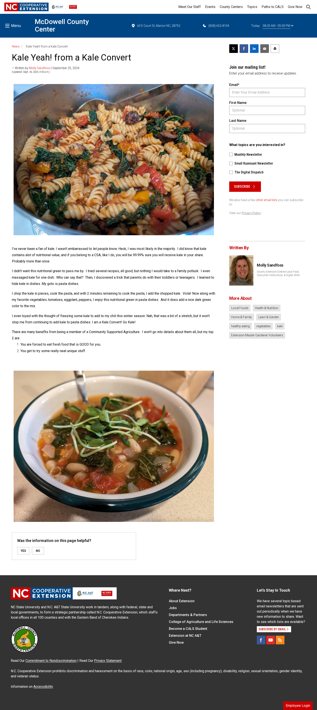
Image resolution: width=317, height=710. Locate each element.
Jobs (173, 608)
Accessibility (43, 687)
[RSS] (280, 640)
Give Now (295, 7)
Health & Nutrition (266, 308)
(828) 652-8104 (218, 25)
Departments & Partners (188, 615)
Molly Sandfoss (39, 68)
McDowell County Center (62, 25)
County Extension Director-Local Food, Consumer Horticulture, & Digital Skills (278, 273)
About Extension (182, 601)
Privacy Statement (108, 661)
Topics (252, 7)
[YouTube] (270, 640)
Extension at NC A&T (185, 636)
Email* (234, 85)
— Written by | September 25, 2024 (45, 68)
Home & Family (241, 317)
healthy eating (240, 326)
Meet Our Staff (189, 7)
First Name (237, 103)
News (16, 46)
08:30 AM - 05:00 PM (276, 25)
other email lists (266, 200)
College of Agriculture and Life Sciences (201, 622)
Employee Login (298, 706)
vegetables (263, 326)
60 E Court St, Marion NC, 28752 (158, 25)
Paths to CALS (273, 7)
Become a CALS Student (188, 629)
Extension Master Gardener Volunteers (257, 335)
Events (210, 7)
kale (279, 326)
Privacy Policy (251, 213)
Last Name (237, 121)
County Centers (231, 7)
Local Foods (239, 308)
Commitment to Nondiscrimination (51, 661)
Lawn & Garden (268, 317)
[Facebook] (261, 640)
